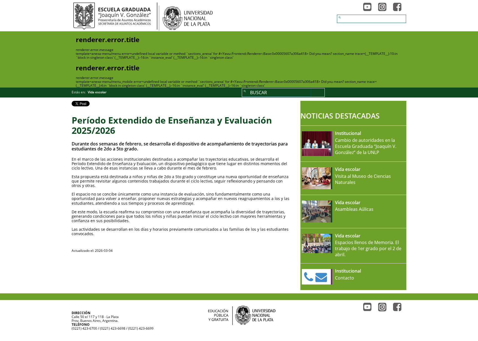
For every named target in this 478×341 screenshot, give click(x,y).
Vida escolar (97, 92)
